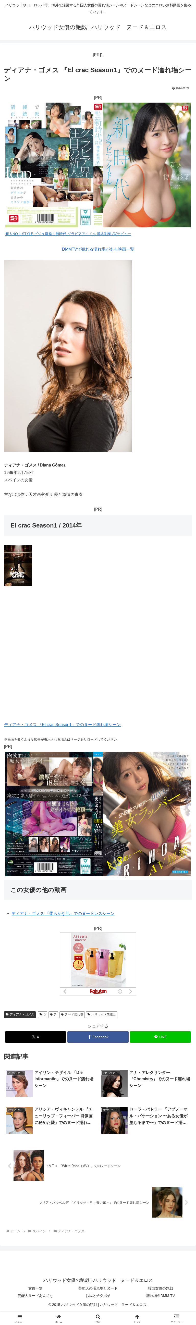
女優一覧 (35, 1288)
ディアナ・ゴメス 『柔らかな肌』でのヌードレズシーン (63, 913)
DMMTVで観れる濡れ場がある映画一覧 (98, 249)
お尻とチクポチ (98, 1296)
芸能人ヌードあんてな (35, 1296)
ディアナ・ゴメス (22, 1014)
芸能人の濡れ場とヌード (98, 1288)
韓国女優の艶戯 (160, 1288)
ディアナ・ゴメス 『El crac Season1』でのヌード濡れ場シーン (62, 724)
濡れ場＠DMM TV (160, 1296)
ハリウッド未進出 (103, 1014)
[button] (181, 884)
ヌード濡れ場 (74, 1014)
